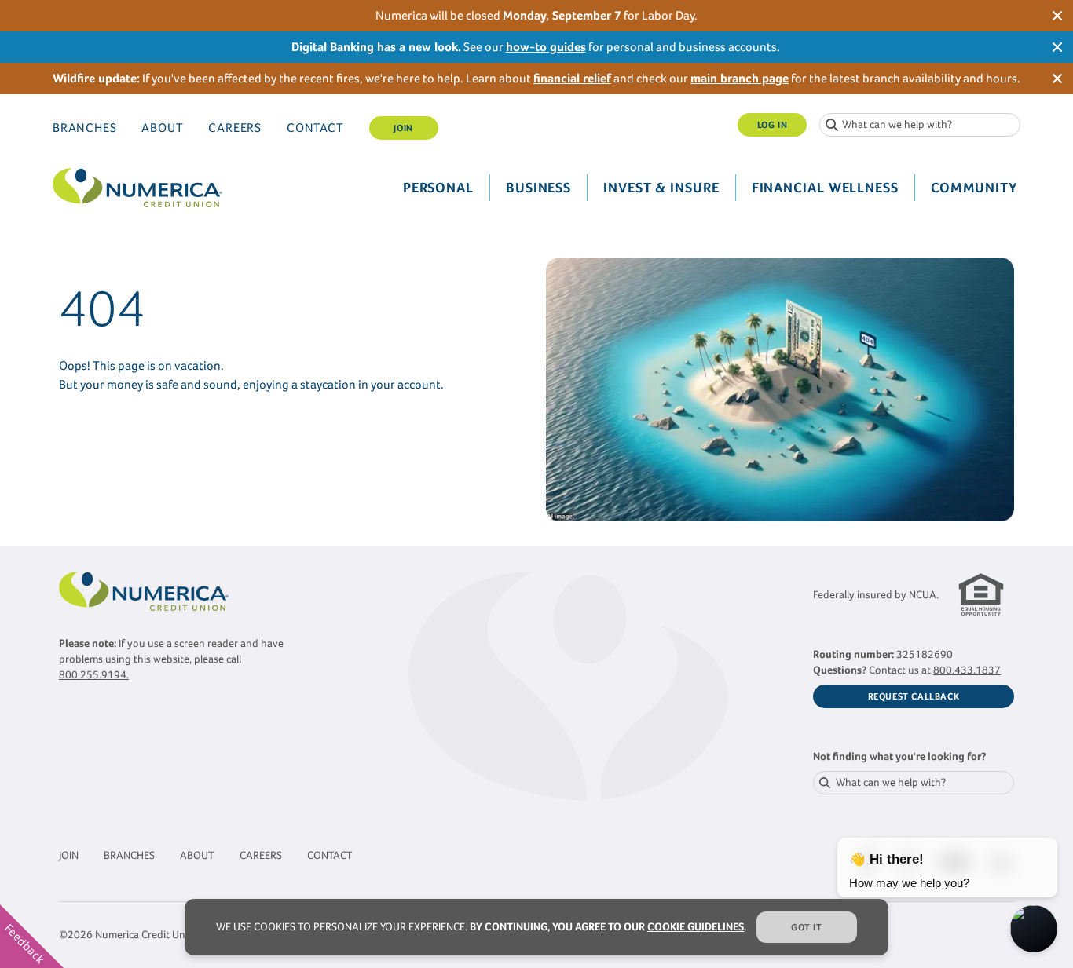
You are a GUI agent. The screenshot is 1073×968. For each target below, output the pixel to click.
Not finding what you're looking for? (899, 756)
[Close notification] (1057, 15)
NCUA (922, 594)
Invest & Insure (661, 187)
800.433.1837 (967, 670)
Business (538, 187)
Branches (84, 127)
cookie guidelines (695, 926)
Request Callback (914, 696)
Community (974, 187)
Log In (772, 124)
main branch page (739, 78)
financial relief (572, 78)
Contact (315, 127)
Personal (438, 187)
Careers (235, 127)
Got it (806, 927)
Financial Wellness (825, 187)
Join (403, 127)
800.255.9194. (94, 674)
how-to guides (546, 46)
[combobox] (919, 125)
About (162, 127)
